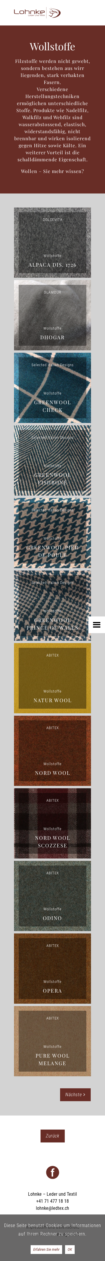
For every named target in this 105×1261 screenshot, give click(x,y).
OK (70, 1249)
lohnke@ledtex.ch (52, 1208)
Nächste (74, 1094)
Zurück (53, 1136)
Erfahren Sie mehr (46, 1249)
